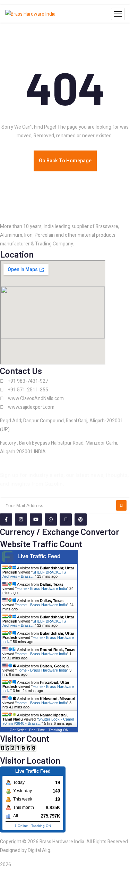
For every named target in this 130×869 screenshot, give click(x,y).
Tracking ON (58, 730)
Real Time (37, 730)
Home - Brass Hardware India (42, 588)
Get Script (18, 730)
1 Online (21, 826)
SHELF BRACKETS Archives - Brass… (34, 574)
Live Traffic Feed (39, 556)
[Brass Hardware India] (30, 14)
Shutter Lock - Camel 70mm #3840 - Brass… (38, 721)
